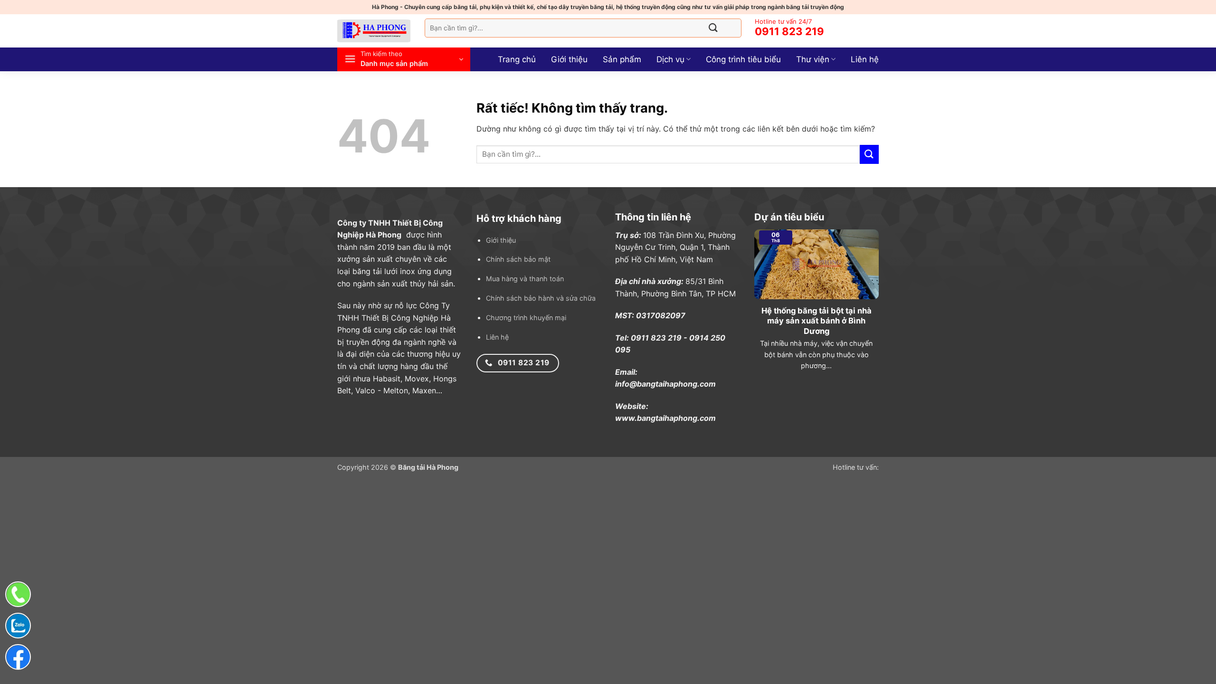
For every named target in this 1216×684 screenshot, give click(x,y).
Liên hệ (865, 59)
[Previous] (752, 304)
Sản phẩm (622, 59)
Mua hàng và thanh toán (525, 279)
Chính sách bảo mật (518, 259)
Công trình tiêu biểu (743, 59)
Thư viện (812, 59)
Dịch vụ (670, 59)
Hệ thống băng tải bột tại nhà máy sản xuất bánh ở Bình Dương (816, 321)
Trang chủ (517, 59)
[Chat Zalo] (18, 625)
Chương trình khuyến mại (526, 318)
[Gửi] (713, 28)
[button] (403, 59)
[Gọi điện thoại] (18, 594)
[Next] (881, 304)
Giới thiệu (569, 59)
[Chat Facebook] (18, 657)
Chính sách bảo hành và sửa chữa (541, 298)
